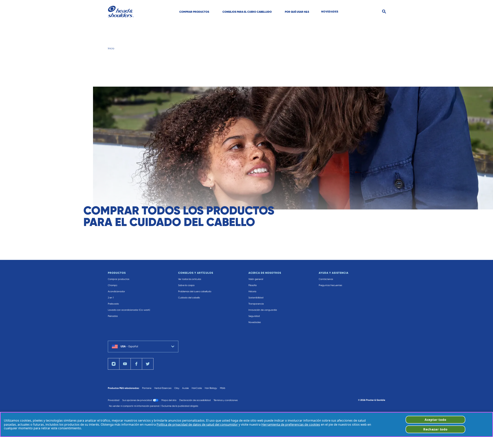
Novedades (254, 322)
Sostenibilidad (255, 297)
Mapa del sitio (168, 400)
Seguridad (254, 316)
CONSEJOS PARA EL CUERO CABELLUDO (247, 11)
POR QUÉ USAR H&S (297, 11)
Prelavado (113, 303)
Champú (112, 285)
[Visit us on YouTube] (125, 363)
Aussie (185, 388)
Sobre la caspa (186, 285)
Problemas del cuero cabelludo (194, 291)
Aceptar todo (435, 420)
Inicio (111, 48)
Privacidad (113, 400)
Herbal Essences (162, 388)
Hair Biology (211, 388)
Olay (176, 388)
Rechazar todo (435, 429)
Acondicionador (116, 291)
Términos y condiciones (226, 400)
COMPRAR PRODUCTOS (194, 11)
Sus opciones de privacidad (137, 400)
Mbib (222, 388)
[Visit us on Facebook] (136, 363)
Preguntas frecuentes (330, 285)
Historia (252, 291)
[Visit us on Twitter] (147, 363)
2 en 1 (111, 297)
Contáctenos (326, 279)
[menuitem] (194, 11)
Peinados (113, 316)
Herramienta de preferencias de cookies (290, 424)
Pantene (146, 388)
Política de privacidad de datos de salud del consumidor (197, 424)
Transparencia (256, 303)
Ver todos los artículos (189, 279)
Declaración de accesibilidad (195, 400)
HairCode (197, 388)
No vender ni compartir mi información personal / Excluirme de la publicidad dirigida (153, 406)
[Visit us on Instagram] (113, 363)
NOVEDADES (329, 11)
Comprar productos (118, 279)
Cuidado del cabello (189, 297)
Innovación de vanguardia (262, 310)
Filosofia (252, 285)
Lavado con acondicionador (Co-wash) (129, 310)
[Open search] (384, 12)
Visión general (255, 279)
